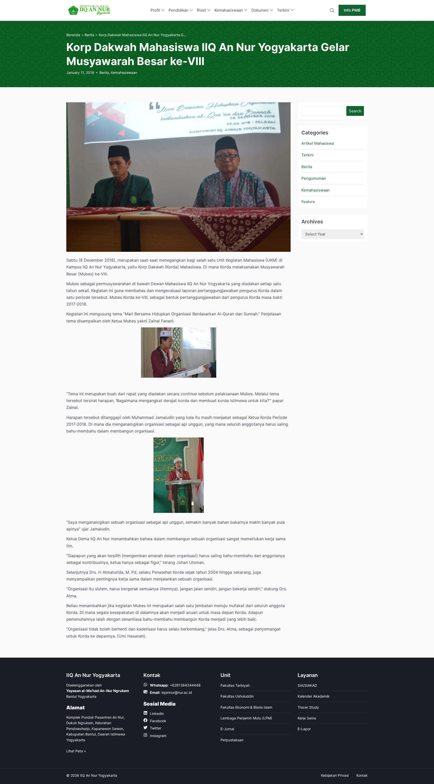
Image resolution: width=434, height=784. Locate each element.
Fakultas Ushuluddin (237, 696)
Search (355, 111)
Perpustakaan (232, 740)
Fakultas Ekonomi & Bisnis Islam (246, 707)
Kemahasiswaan (228, 10)
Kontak (362, 775)
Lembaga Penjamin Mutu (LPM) (246, 718)
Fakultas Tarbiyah (235, 685)
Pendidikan (178, 10)
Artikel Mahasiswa (317, 143)
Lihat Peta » (76, 751)
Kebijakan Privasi (335, 775)
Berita (104, 72)
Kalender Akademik (314, 696)
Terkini (283, 10)
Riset (201, 10)
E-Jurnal (227, 729)
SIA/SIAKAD (307, 685)
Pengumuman (313, 178)
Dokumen (259, 10)
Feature (308, 201)
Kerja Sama (307, 718)
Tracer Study (308, 707)
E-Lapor (304, 729)
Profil (155, 10)
